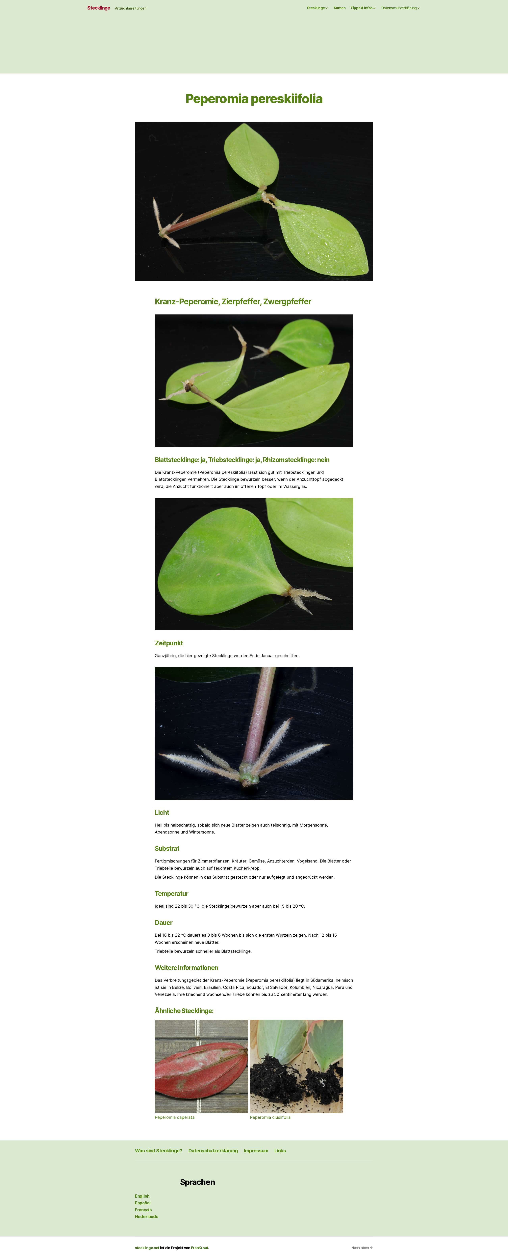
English (142, 1196)
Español (143, 1202)
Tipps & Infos (361, 8)
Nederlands (146, 1216)
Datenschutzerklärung (399, 8)
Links (280, 1151)
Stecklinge (98, 8)
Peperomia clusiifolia (270, 1117)
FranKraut (199, 1248)
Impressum (256, 1151)
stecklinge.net (147, 1248)
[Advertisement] (254, 45)
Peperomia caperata (175, 1117)
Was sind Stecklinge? (158, 1151)
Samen (340, 8)
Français (143, 1209)
